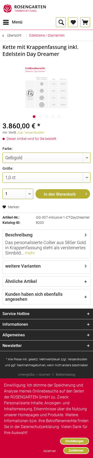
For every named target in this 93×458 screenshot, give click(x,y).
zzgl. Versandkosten (31, 132)
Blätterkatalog (65, 374)
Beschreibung (18, 234)
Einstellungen (74, 441)
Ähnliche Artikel (21, 281)
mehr (29, 252)
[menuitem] (12, 22)
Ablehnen (49, 451)
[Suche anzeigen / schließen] (61, 22)
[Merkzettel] (73, 22)
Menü (17, 22)
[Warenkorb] (85, 22)
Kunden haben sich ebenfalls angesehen (33, 297)
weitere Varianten (23, 266)
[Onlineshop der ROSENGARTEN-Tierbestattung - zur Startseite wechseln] (24, 8)
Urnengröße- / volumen (34, 374)
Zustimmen (76, 450)
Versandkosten (77, 359)
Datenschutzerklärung (40, 426)
